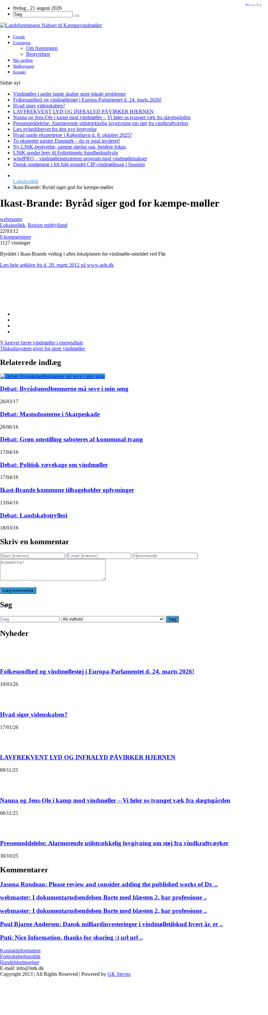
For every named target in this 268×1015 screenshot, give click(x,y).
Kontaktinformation (20, 950)
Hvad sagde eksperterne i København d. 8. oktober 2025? (72, 135)
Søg (172, 619)
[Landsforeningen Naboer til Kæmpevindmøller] (134, 25)
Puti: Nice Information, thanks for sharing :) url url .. (71, 937)
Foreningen (22, 42)
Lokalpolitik (25, 181)
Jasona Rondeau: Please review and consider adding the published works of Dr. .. (109, 884)
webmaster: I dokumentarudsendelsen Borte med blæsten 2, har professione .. (103, 897)
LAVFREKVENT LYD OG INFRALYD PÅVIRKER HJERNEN (83, 111)
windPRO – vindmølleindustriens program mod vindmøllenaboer (80, 158)
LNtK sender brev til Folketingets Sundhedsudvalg (65, 152)
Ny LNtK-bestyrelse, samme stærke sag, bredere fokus (69, 147)
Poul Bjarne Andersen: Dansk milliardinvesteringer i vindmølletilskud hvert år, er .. (111, 924)
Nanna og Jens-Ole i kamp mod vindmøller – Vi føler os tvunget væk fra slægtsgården (102, 117)
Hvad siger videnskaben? (39, 105)
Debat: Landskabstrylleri (33, 515)
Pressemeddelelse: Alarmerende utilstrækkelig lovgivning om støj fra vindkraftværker (100, 123)
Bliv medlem (23, 60)
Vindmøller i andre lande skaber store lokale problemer (69, 94)
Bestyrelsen (38, 54)
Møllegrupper (23, 66)
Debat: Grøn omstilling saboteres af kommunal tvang (71, 439)
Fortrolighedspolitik (20, 956)
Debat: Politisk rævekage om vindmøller (54, 464)
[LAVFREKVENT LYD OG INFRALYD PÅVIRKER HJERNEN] (8, 738)
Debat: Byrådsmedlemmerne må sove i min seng (64, 388)
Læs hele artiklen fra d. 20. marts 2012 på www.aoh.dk (57, 265)
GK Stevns (119, 974)
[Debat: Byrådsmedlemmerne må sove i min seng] (52, 376)
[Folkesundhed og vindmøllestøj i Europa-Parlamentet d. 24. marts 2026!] (8, 652)
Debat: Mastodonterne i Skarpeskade (50, 414)
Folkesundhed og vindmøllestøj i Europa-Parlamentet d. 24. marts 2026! (87, 100)
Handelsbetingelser (19, 962)
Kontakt (19, 72)
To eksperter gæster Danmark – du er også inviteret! (66, 141)
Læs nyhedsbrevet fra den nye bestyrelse (55, 129)
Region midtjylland (47, 225)
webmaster (11, 219)
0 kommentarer (15, 237)
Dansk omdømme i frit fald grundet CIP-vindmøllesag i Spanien (79, 164)
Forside (19, 37)
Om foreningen (42, 48)
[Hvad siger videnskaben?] (8, 695)
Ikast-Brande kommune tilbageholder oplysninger (67, 489)
